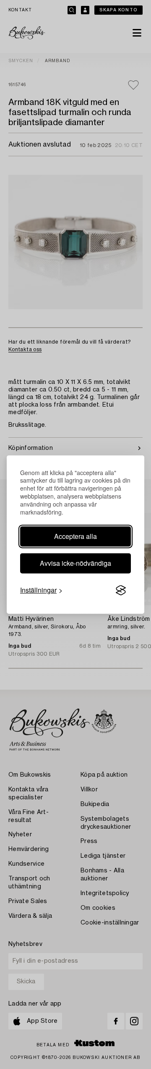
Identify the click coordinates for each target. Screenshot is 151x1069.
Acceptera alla (75, 536)
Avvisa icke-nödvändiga (75, 563)
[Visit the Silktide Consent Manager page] (121, 590)
